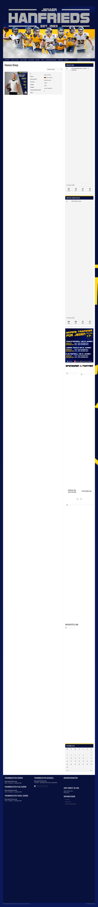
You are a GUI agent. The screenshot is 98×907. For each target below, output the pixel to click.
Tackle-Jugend (23, 60)
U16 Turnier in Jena (76, 201)
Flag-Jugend (31, 60)
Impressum (68, 801)
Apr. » (91, 770)
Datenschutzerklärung (70, 804)
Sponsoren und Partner (50, 60)
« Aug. (67, 770)
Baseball (37, 60)
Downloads (60, 60)
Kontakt (66, 60)
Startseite (7, 60)
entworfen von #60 (90, 903)
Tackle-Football (15, 60)
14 (87, 758)
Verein (42, 60)
